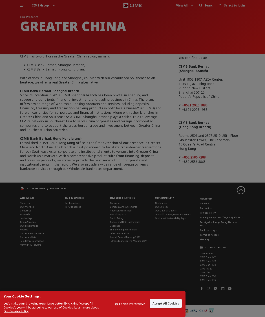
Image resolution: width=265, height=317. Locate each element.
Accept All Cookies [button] (166, 303)
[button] (130, 304)
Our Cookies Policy (16, 311)
